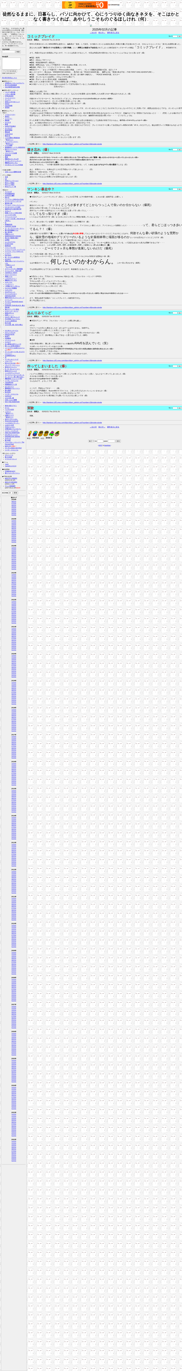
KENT (100, 445)
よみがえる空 (9, 425)
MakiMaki (107, 445)
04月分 (14, 509)
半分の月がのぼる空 (11, 421)
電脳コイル (8, 276)
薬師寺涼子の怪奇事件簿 (13, 209)
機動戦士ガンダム (11, 280)
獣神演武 (8, 245)
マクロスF (8, 191)
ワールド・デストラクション (14, 205)
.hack (7, 464)
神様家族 (8, 155)
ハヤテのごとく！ (11, 278)
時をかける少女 (10, 363)
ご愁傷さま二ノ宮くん (12, 286)
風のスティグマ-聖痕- (12, 309)
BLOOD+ (8, 392)
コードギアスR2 (10, 215)
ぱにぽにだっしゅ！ (11, 434)
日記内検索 (8, 105)
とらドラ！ (8, 118)
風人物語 (8, 390)
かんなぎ (8, 122)
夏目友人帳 (8, 203)
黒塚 (6, 157)
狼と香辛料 (8, 232)
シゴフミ (8, 253)
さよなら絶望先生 (11, 321)
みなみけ (8, 259)
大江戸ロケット (10, 292)
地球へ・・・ (9, 315)
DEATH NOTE (9, 334)
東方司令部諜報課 (11, 85)
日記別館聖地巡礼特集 (12, 87)
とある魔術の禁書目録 (12, 137)
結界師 (7, 240)
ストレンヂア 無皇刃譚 (13, 271)
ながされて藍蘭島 (11, 288)
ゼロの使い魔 (9, 398)
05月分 (14, 507)
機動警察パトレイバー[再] (13, 378)
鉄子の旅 (8, 323)
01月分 (14, 515)
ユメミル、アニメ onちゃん (14, 251)
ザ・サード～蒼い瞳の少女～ (14, 377)
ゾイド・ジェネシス (11, 430)
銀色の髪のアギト (11, 405)
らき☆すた (8, 290)
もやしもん (8, 282)
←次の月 (93, 33)
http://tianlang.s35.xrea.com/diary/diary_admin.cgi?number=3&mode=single (72, 360)
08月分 (14, 501)
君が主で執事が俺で (11, 238)
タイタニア (8, 128)
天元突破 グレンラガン (12, 319)
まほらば (8, 438)
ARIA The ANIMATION (12, 432)
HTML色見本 (9, 96)
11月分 (14, 522)
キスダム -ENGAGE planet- (14, 301)
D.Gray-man (9, 243)
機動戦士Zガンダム (11, 163)
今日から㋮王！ (10, 427)
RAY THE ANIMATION (12, 402)
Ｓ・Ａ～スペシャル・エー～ (14, 228)
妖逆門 (7, 336)
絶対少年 (8, 446)
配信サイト (9, 139)
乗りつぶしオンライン (12, 473)
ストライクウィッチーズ (13, 201)
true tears (8, 255)
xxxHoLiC (8, 396)
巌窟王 (7, 116)
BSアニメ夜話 (9, 184)
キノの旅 (9, 267)
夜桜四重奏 (8, 130)
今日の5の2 (9, 134)
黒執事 (7, 120)
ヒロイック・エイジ (11, 311)
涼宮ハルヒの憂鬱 (11, 400)
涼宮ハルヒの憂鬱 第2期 (13, 172)
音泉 (6, 177)
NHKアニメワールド (12, 181)
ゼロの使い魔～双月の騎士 (14, 324)
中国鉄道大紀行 (10, 471)
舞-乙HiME (8, 457)
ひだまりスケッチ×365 (12, 207)
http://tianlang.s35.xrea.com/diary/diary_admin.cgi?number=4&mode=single (72, 307)
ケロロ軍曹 (8, 145)
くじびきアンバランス (12, 373)
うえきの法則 (9, 409)
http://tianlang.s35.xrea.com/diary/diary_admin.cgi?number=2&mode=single (72, 402)
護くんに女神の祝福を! (12, 346)
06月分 (14, 505)
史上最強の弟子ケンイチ (13, 344)
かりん (7, 407)
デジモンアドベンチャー (13, 161)
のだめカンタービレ (11, 330)
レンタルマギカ (10, 242)
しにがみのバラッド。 (12, 423)
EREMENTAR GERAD (12, 436)
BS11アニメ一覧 (10, 186)
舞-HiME (8, 440)
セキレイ (8, 211)
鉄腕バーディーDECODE (13, 213)
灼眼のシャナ (9, 234)
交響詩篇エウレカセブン (13, 429)
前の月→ (101, 33)
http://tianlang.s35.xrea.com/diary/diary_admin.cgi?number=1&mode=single (72, 423)
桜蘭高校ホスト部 (11, 384)
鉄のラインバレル (11, 149)
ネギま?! (8, 342)
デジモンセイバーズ (11, 359)
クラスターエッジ (11, 459)
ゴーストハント (10, 340)
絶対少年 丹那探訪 (11, 478)
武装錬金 (8, 338)
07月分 (14, 503)
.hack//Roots (9, 382)
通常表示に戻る (113, 33)
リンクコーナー (10, 98)
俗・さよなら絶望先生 (12, 257)
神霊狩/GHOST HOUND (13, 236)
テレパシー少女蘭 (11, 153)
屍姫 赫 (7, 132)
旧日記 (7, 103)
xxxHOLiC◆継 (9, 195)
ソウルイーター (10, 114)
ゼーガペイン (9, 386)
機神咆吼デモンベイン (12, 388)
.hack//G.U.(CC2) (10, 466)
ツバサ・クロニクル (11, 380)
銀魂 (6, 124)
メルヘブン (8, 361)
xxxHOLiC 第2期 (10, 226)
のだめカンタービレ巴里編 (14, 165)
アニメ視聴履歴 (10, 486)
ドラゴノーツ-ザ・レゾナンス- (15, 249)
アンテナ (8, 100)
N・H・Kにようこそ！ (12, 369)
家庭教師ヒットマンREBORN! (15, 147)
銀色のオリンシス (11, 371)
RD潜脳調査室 (10, 193)
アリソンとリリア (11, 216)
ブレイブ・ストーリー (12, 365)
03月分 (14, 511)
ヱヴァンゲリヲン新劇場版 (14, 269)
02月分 (14, 513)
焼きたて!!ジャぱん (11, 419)
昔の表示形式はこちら (9, 77)
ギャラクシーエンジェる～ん (14, 375)
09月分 (14, 526)
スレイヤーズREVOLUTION (14, 199)
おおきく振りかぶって (12, 317)
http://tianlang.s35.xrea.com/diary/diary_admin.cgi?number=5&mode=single (72, 183)
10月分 (14, 524)
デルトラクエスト (11, 274)
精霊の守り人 (9, 313)
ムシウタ (8, 303)
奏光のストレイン (11, 367)
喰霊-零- (7, 136)
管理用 (7, 107)
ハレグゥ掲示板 (10, 92)
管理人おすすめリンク (12, 102)
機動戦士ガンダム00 (12, 159)
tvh (6, 179)
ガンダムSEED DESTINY (13, 448)
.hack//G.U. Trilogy (11, 272)
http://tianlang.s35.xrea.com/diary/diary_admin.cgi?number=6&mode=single (72, 144)
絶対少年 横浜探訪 (11, 482)
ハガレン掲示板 (10, 94)
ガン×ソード (9, 455)
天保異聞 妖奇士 (10, 355)
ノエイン (8, 411)
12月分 (14, 520)
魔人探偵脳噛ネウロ (11, 230)
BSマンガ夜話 (9, 182)
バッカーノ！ (9, 284)
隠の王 (7, 197)
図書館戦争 (8, 224)
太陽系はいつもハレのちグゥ (14, 83)
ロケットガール (10, 332)
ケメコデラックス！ (11, 141)
